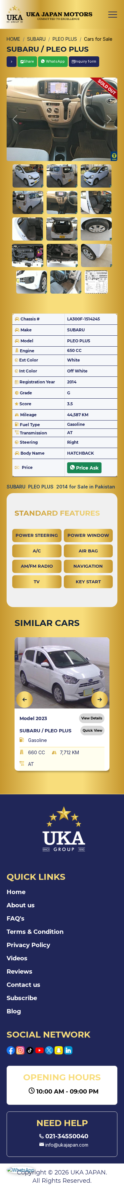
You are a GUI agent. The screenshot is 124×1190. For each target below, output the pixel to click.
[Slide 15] (96, 282)
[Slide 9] (96, 229)
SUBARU (36, 39)
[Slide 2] (62, 176)
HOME (13, 39)
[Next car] (12, 61)
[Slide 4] (28, 202)
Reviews (19, 971)
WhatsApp (55, 61)
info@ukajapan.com (66, 1145)
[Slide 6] (96, 202)
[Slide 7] (27, 229)
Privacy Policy (28, 945)
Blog (14, 1011)
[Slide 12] (96, 255)
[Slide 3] (96, 176)
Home (16, 892)
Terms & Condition (35, 931)
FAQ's (15, 918)
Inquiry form (85, 61)
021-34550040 (66, 1136)
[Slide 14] (65, 282)
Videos (17, 958)
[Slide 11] (62, 255)
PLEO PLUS (65, 39)
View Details (91, 718)
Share (28, 61)
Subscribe (22, 998)
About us (21, 905)
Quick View (92, 730)
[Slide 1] (28, 176)
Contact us (23, 985)
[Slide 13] (31, 282)
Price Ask (87, 468)
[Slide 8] (61, 229)
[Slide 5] (62, 202)
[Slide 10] (27, 255)
